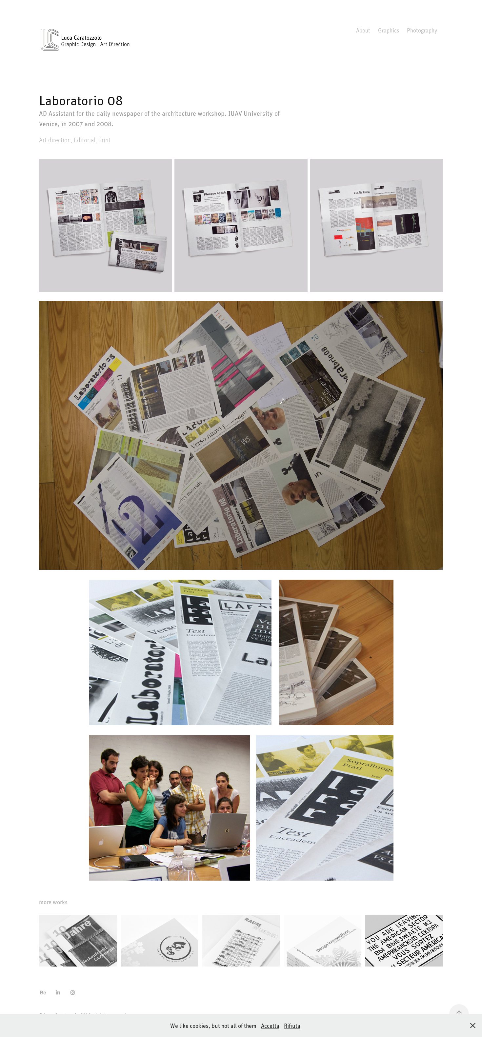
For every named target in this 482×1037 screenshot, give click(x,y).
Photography (422, 30)
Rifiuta (292, 1025)
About (363, 30)
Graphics (388, 30)
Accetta (270, 1025)
